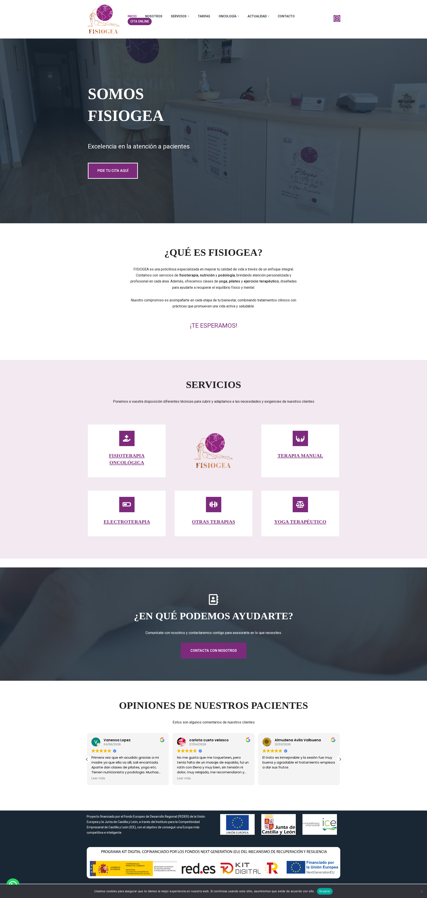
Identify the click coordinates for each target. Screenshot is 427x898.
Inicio (132, 16)
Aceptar (324, 891)
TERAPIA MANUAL (300, 455)
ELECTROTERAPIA (127, 521)
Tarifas (204, 16)
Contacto (286, 16)
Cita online (139, 21)
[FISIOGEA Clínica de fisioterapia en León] (103, 19)
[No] (421, 891)
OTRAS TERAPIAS (213, 521)
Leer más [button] (98, 778)
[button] (188, 16)
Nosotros (153, 16)
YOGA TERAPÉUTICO (300, 521)
